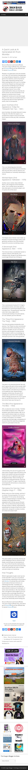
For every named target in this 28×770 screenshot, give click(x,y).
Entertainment (7, 635)
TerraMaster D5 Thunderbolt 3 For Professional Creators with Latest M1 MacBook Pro (12, 641)
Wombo (7, 581)
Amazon (7, 68)
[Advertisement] (14, 31)
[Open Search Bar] (26, 14)
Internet (14, 635)
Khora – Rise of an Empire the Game (13, 637)
